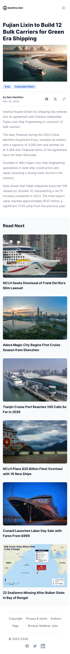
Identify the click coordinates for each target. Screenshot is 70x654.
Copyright (15, 618)
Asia (7, 86)
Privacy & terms (36, 618)
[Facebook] (27, 646)
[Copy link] (64, 99)
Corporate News (24, 86)
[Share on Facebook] (46, 99)
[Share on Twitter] (55, 99)
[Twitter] (35, 646)
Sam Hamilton (15, 97)
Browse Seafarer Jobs (43, 626)
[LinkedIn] (43, 646)
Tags (15, 626)
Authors (56, 618)
